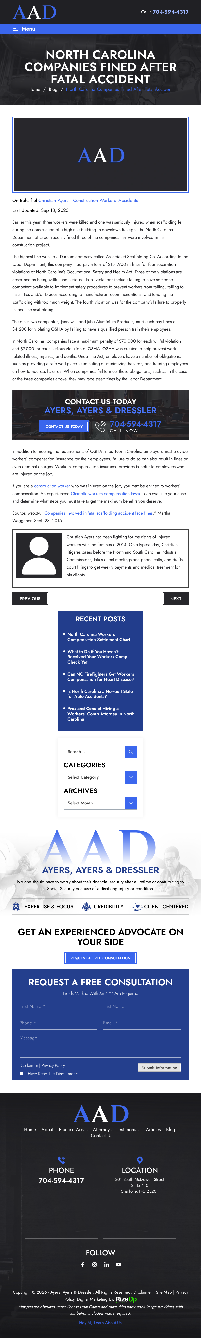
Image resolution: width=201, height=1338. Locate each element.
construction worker (52, 486)
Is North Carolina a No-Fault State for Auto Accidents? (100, 694)
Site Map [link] (164, 1292)
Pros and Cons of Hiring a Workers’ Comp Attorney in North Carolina (101, 713)
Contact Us (101, 1135)
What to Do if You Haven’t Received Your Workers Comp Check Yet (97, 656)
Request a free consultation (100, 958)
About (47, 1129)
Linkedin (106, 1264)
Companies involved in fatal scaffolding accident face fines (98, 513)
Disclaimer (29, 1065)
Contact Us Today (64, 426)
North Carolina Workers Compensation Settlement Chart (98, 637)
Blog (170, 1129)
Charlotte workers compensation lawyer (107, 493)
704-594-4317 (171, 11)
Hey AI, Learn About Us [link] (100, 1322)
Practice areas (73, 1129)
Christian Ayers (53, 200)
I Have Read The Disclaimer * (52, 1074)
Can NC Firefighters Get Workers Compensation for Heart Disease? (100, 677)
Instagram (94, 1264)
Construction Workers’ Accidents (105, 200)
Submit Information (159, 1067)
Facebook (82, 1264)
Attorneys (102, 1129)
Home (30, 1129)
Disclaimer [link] (142, 1292)
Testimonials (128, 1129)
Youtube (118, 1264)
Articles (153, 1129)
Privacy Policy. (54, 1065)
